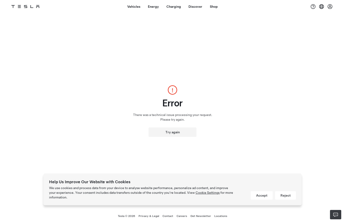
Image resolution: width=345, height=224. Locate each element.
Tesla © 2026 (126, 216)
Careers (181, 216)
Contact (167, 216)
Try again (172, 132)
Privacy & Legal (148, 216)
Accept (261, 195)
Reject (285, 195)
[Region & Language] (321, 6)
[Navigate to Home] (25, 6)
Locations (220, 216)
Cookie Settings (208, 192)
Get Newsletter (200, 216)
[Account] (330, 6)
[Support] (313, 6)
